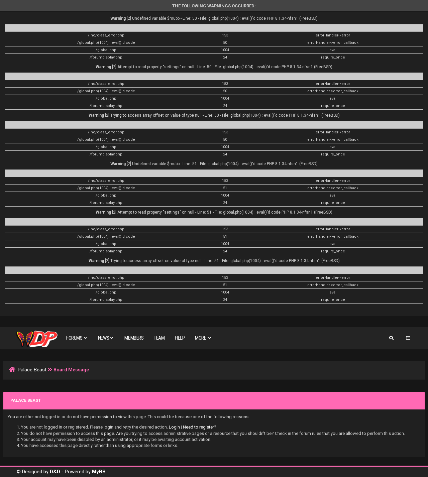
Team (159, 338)
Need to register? (199, 427)
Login (174, 427)
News (103, 338)
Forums (74, 338)
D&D (55, 472)
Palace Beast (32, 370)
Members (133, 338)
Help (180, 338)
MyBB (99, 472)
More (201, 338)
